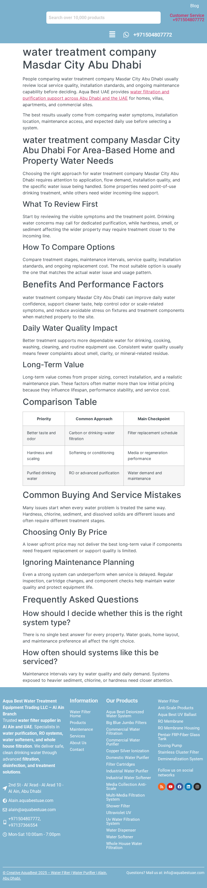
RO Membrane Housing (178, 728)
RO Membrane (170, 721)
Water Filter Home (80, 713)
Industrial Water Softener (128, 777)
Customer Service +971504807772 (187, 17)
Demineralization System (180, 759)
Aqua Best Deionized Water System (125, 713)
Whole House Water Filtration (124, 845)
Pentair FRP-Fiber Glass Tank (179, 736)
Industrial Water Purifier (127, 771)
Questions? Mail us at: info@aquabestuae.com (165, 873)
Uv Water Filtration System (123, 821)
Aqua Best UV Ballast (177, 714)
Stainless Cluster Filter (178, 752)
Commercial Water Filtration (123, 731)
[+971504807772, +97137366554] (5, 822)
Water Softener (119, 836)
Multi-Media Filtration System (125, 797)
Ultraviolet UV (118, 812)
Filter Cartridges (120, 764)
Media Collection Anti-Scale (126, 786)
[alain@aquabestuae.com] (5, 810)
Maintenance (81, 729)
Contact (77, 749)
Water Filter (168, 701)
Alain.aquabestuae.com (30, 800)
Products (78, 722)
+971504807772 (152, 34)
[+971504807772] (126, 34)
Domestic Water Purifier (127, 757)
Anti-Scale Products (176, 707)
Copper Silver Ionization (127, 750)
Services (77, 736)
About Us (78, 742)
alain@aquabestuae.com (32, 809)
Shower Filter (118, 806)
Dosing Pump (170, 745)
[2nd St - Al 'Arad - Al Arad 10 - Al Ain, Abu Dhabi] (5, 788)
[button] (112, 35)
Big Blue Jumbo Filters (126, 722)
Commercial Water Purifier (123, 742)
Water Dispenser (121, 830)
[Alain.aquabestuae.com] (5, 800)
